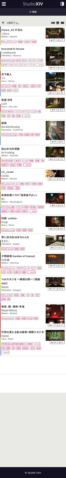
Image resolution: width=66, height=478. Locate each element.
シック (33, 111)
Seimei (5, 335)
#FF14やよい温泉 (8, 207)
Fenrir (11, 338)
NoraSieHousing (10, 126)
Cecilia (5, 175)
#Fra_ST (5, 41)
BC (3, 198)
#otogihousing (8, 230)
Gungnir (17, 290)
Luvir (4, 103)
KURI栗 (5, 259)
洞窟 (40, 183)
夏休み (25, 86)
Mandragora (16, 201)
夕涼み (27, 41)
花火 (15, 90)
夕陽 (9, 272)
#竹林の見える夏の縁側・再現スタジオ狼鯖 (17, 344)
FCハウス (32, 60)
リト (3, 78)
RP (5, 65)
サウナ (19, 207)
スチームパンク (29, 65)
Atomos (17, 55)
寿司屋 (33, 207)
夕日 (3, 272)
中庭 (20, 135)
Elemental (6, 55)
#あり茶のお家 (7, 160)
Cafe (24, 60)
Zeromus (14, 262)
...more (40, 65)
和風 (20, 41)
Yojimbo (14, 155)
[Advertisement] (33, 365)
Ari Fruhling (7, 152)
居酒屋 (40, 207)
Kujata (16, 243)
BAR (18, 60)
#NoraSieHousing (9, 135)
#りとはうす (6, 86)
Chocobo (13, 106)
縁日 (9, 90)
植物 (18, 116)
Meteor (4, 36)
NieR (40, 60)
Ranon (5, 287)
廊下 (27, 183)
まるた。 (5, 240)
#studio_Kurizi (8, 267)
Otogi (4, 221)
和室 (31, 160)
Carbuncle (18, 129)
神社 (3, 188)
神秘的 (10, 188)
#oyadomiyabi (7, 318)
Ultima (11, 81)
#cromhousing (8, 60)
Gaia (3, 81)
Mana (4, 106)
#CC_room (6, 183)
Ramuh (13, 36)
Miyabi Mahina (9, 310)
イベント (18, 111)
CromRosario (8, 52)
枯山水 (12, 165)
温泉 (18, 211)
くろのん (5, 33)
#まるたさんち (7, 249)
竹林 (37, 295)
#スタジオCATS (7, 111)
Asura (11, 224)
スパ (33, 267)
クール (13, 41)
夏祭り (33, 86)
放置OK (5, 165)
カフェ (11, 65)
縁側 (34, 41)
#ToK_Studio (7, 295)
